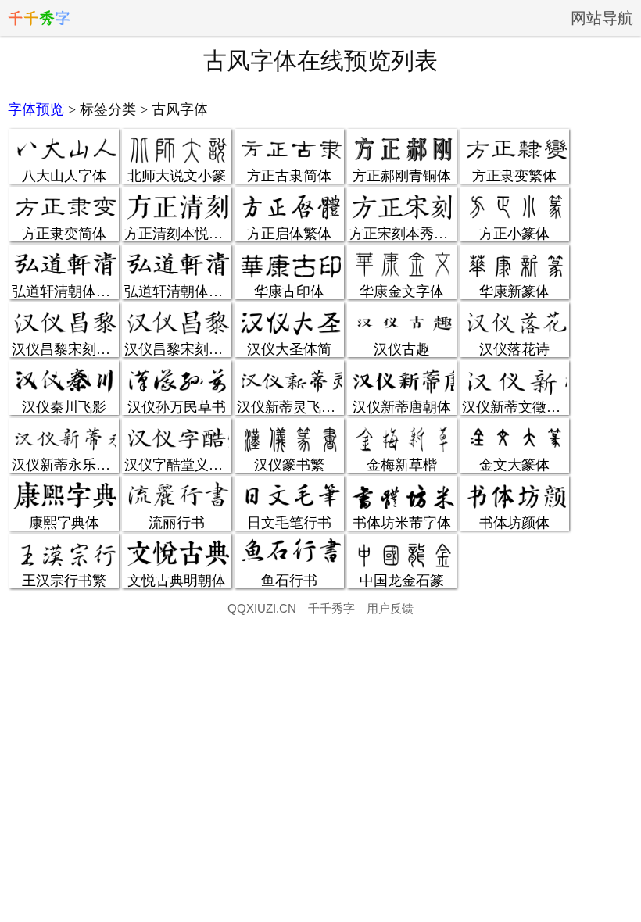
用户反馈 (390, 608)
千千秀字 (331, 608)
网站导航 (602, 18)
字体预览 (36, 109)
